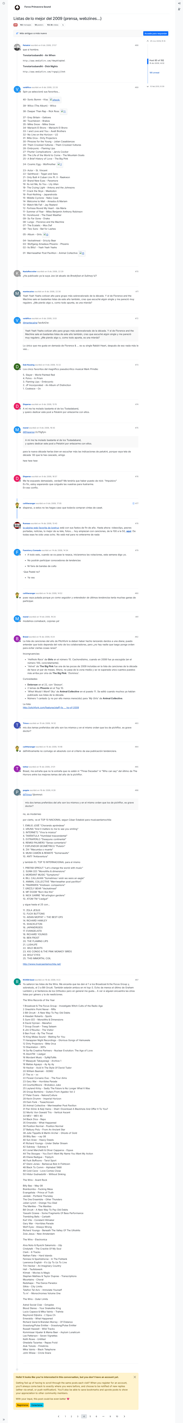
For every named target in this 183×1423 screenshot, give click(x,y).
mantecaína (28, 291)
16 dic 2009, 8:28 (47, 790)
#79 (136, 550)
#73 (136, 365)
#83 (136, 723)
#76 (136, 476)
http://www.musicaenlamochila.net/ (42, 964)
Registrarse (22, 1405)
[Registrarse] (179, 9)
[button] (3, 1419)
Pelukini (26, 45)
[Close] (134, 1377)
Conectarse (36, 1405)
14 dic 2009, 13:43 (49, 523)
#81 (136, 617)
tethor (25, 767)
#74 (136, 404)
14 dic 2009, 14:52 (54, 593)
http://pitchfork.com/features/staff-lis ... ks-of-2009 (51, 707)
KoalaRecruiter (30, 271)
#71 (137, 291)
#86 (136, 790)
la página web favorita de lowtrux (41, 527)
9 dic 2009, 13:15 (49, 404)
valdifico (27, 87)
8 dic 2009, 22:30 (53, 291)
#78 (136, 523)
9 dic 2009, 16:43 (47, 428)
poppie (26, 790)
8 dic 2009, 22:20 (50, 87)
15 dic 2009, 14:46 (54, 747)
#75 (136, 428)
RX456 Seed (28, 980)
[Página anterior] (58, 1416)
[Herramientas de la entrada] (136, 79)
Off (15, 25)
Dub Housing (28, 365)
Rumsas (26, 523)
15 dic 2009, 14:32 (48, 723)
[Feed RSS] (63, 24)
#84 (136, 747)
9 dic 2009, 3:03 (49, 318)
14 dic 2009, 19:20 (48, 617)
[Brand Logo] (18, 6)
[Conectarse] (179, 3)
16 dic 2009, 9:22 (52, 980)
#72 (136, 318)
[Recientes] (3, 3)
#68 (136, 45)
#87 (136, 980)
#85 (136, 767)
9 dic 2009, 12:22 (53, 365)
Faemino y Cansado (32, 550)
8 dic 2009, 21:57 (48, 45)
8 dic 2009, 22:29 (55, 271)
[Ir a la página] (103, 1416)
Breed (25, 637)
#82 (136, 637)
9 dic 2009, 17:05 (53, 503)
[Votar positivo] (120, 79)
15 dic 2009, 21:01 (47, 767)
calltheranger (29, 503)
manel (26, 428)
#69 (136, 87)
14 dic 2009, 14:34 (60, 550)
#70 (136, 271)
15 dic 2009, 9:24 (47, 637)
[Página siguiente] (124, 1416)
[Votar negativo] (130, 79)
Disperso (27, 404)
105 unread (154, 72)
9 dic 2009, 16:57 (49, 476)
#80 (136, 593)
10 (117, 1416)
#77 (136, 503)
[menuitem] (179, 3)
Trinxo (26, 723)
